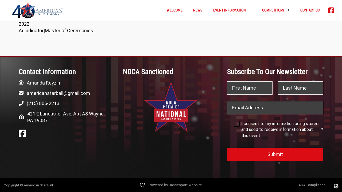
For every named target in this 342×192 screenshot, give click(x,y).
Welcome (174, 10)
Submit (275, 154)
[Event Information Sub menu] (252, 10)
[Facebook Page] (22, 133)
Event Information (229, 10)
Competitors (273, 10)
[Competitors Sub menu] (290, 10)
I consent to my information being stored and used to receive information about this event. (282, 129)
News (197, 10)
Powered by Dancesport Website (175, 185)
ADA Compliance (312, 185)
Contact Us (310, 10)
